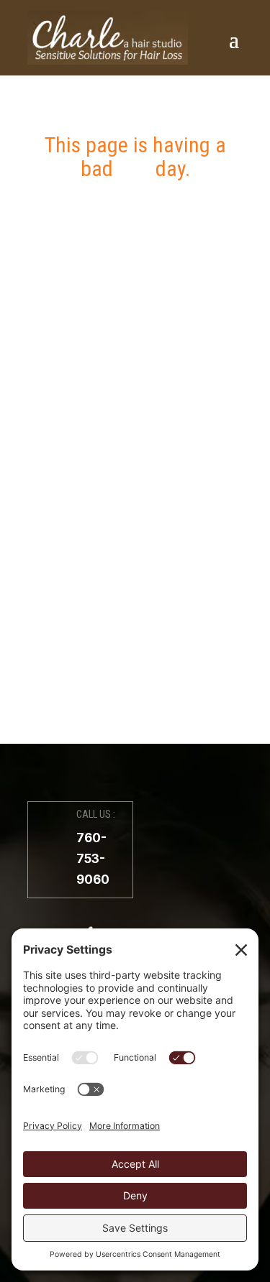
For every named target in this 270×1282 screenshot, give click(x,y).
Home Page (135, 524)
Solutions (135, 347)
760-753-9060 (92, 859)
